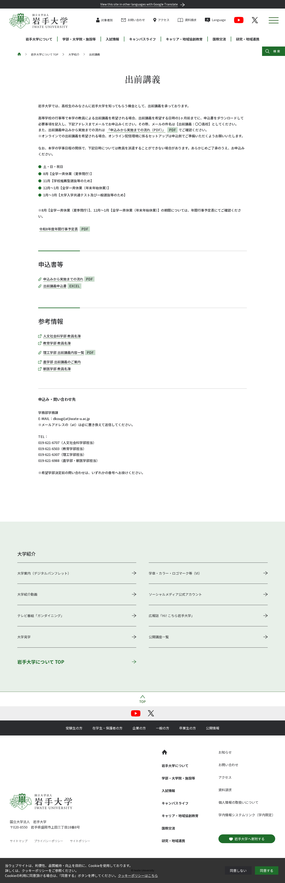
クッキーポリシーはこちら (138, 875)
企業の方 (139, 727)
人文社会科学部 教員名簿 (62, 335)
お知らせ (225, 752)
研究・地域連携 (247, 39)
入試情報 (112, 39)
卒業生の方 (187, 727)
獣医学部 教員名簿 (57, 368)
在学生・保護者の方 (107, 727)
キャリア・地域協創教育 (184, 39)
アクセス (163, 20)
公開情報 (212, 727)
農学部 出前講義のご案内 (62, 361)
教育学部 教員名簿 (57, 343)
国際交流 (219, 39)
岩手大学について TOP (44, 54)
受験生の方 (74, 727)
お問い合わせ (136, 20)
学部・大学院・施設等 (79, 39)
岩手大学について (39, 39)
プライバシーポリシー (48, 841)
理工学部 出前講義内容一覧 (63, 352)
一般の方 (162, 727)
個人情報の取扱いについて (238, 802)
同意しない (238, 870)
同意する (266, 870)
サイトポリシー (80, 841)
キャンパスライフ (142, 39)
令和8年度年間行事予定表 (58, 228)
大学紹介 (73, 54)
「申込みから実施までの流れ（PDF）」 (136, 129)
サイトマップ (18, 841)
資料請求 (190, 20)
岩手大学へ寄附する (250, 838)
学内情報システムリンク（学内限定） (246, 814)
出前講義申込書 (55, 285)
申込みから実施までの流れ (63, 278)
